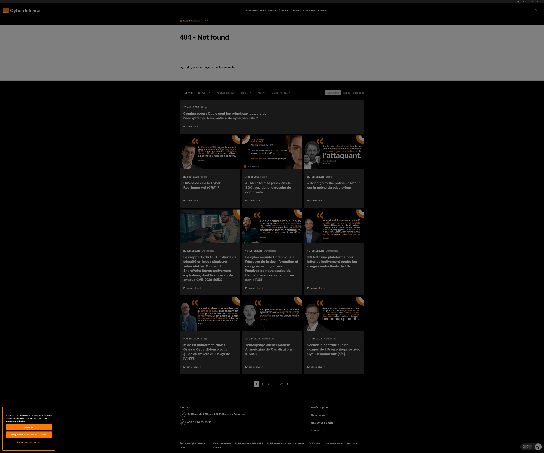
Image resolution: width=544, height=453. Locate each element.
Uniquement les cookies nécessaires (28, 434)
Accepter (29, 427)
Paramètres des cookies (28, 442)
